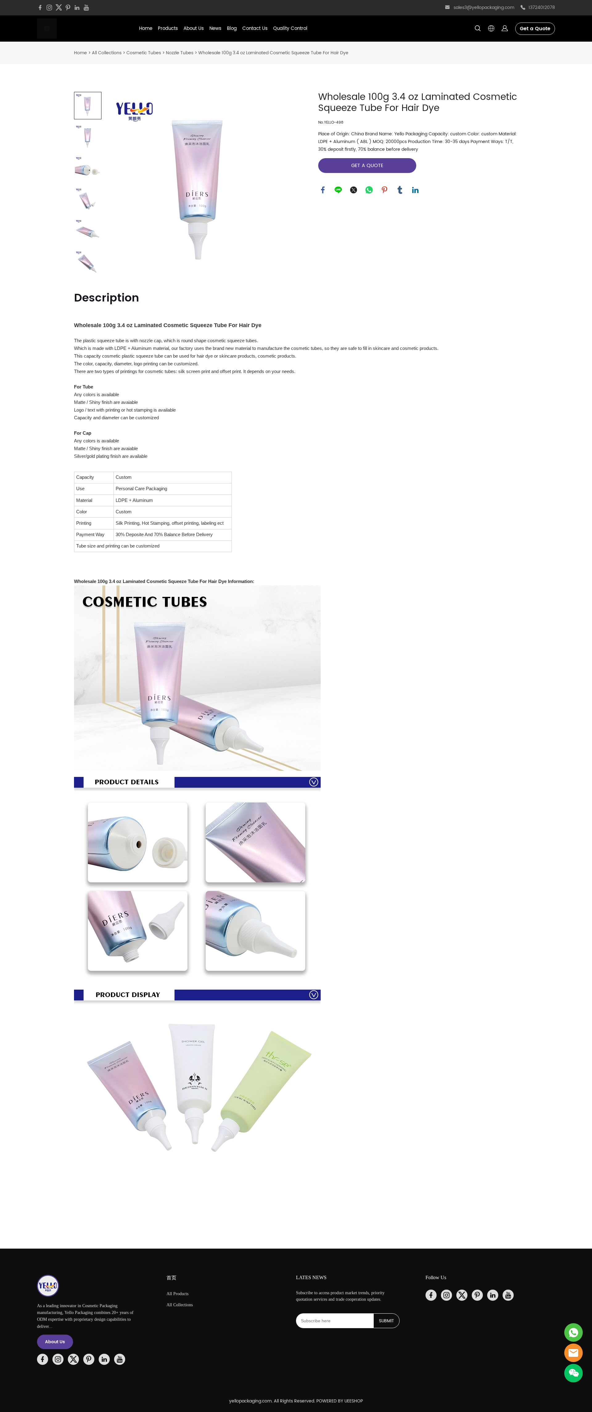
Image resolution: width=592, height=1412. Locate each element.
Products (168, 28)
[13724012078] (522, 7)
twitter (353, 190)
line (338, 190)
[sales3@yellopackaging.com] (447, 8)
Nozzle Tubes (179, 52)
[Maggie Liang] (573, 1332)
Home (145, 28)
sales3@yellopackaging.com (484, 7)
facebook (322, 190)
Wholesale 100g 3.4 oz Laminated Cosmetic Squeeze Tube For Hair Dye (273, 52)
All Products (177, 1293)
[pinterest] (68, 7)
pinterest (384, 190)
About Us (193, 28)
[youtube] (86, 7)
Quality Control (290, 28)
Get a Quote (535, 29)
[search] (478, 29)
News (215, 28)
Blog (232, 28)
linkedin (415, 190)
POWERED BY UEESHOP (339, 1401)
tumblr (400, 190)
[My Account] (505, 28)
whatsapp (369, 190)
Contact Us (255, 28)
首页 (171, 1277)
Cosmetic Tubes (143, 52)
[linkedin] (77, 7)
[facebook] (40, 7)
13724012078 (541, 7)
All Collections (106, 52)
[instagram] (49, 7)
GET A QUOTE (367, 166)
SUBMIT (386, 1320)
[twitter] (59, 7)
